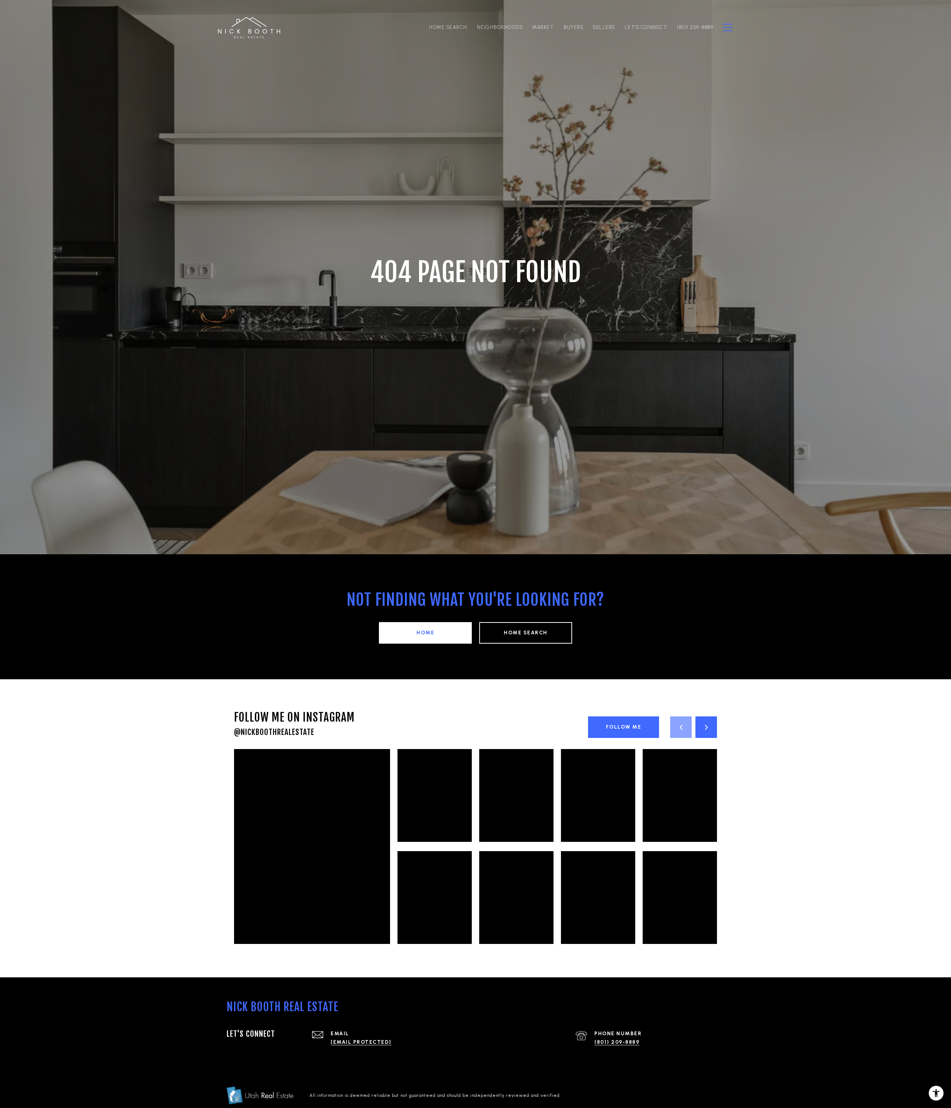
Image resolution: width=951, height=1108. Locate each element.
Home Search (526, 633)
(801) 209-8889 (616, 1042)
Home (425, 633)
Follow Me (624, 727)
